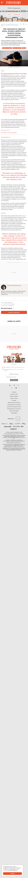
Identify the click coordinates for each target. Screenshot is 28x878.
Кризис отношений (17, 48)
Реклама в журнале (14, 396)
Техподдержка (14, 413)
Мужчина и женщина (7, 48)
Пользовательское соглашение (14, 404)
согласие (7, 367)
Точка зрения (3, 24)
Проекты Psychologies (14, 410)
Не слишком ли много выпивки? (9, 132)
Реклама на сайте (14, 394)
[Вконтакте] (18, 385)
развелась (23, 215)
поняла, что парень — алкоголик (18, 75)
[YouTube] (16, 387)
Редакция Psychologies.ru (8, 302)
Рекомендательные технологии (14, 408)
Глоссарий (14, 400)
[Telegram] (14, 385)
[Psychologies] (13, 2)
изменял (3, 197)
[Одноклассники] (12, 387)
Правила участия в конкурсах (14, 402)
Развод (24, 48)
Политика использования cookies (14, 406)
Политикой (7, 369)
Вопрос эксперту (14, 398)
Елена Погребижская (14, 285)
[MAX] (10, 385)
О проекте (14, 392)
